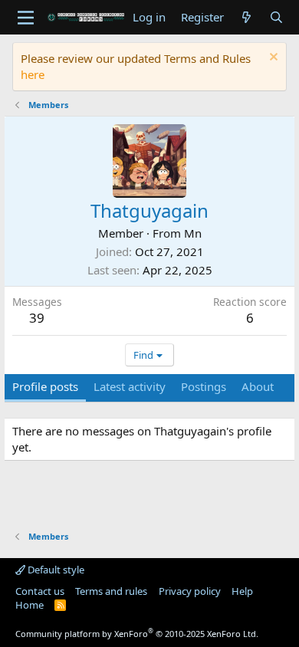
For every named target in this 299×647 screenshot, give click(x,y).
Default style (54, 569)
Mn (193, 233)
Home (29, 605)
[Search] (276, 17)
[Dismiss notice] (271, 59)
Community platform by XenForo (136, 633)
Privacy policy (190, 591)
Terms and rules (111, 591)
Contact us (39, 591)
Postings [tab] (203, 386)
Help (242, 591)
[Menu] (26, 17)
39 (36, 318)
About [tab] (258, 386)
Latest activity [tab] (130, 386)
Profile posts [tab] (45, 386)
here (32, 74)
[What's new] (246, 17)
